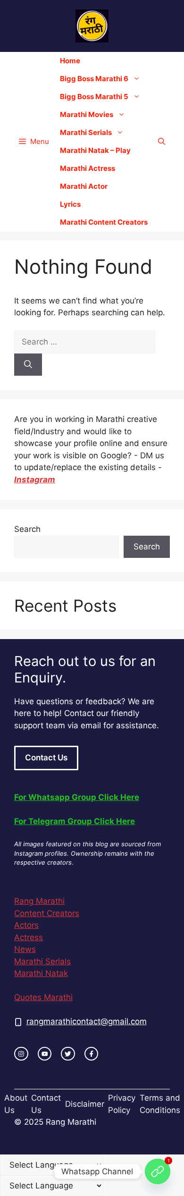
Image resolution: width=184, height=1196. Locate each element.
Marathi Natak (41, 973)
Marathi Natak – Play (95, 150)
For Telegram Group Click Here (74, 821)
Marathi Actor (84, 186)
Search (27, 529)
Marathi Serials (86, 132)
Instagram (34, 479)
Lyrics (70, 204)
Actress (28, 937)
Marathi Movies (86, 114)
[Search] (28, 365)
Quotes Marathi (43, 997)
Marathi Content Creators (104, 222)
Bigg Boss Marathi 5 (94, 96)
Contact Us (46, 757)
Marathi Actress (87, 168)
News (25, 949)
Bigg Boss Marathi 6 (94, 78)
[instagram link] (21, 1054)
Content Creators (46, 913)
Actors (26, 925)
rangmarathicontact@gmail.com (86, 1021)
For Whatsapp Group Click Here (76, 797)
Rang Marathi (39, 901)
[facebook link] (91, 1054)
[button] (161, 142)
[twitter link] (68, 1054)
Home (70, 60)
